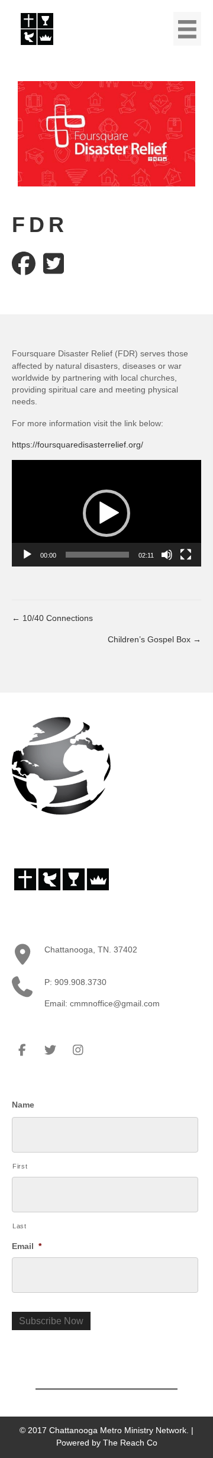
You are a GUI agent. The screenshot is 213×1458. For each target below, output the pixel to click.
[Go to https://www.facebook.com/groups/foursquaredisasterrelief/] (24, 263)
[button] (106, 513)
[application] (106, 513)
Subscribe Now (51, 1321)
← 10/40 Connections (52, 618)
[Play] (27, 555)
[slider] (97, 555)
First (19, 1166)
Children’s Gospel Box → (154, 639)
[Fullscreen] (186, 555)
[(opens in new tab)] (37, 28)
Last (19, 1226)
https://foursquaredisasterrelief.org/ (77, 444)
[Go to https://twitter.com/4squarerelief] (53, 263)
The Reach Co (130, 1442)
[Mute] (167, 555)
